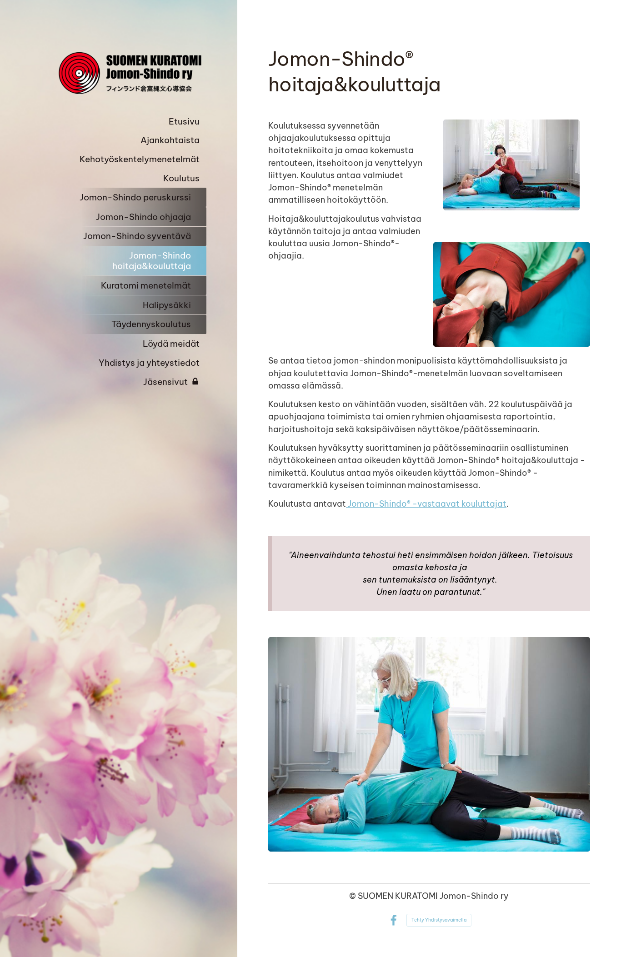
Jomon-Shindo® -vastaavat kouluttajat (426, 503)
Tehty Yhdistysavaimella (438, 920)
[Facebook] (393, 920)
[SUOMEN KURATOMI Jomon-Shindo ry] (128, 73)
